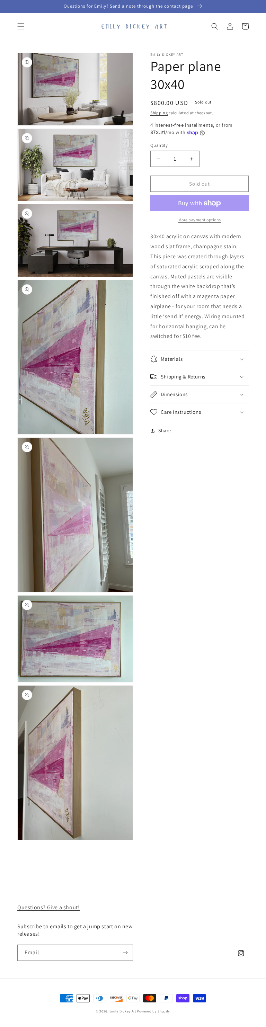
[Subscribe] (125, 953)
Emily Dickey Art (122, 1011)
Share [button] (164, 430)
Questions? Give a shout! (48, 907)
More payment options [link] (199, 219)
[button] (20, 26)
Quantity (159, 145)
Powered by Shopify (153, 1011)
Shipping (159, 112)
